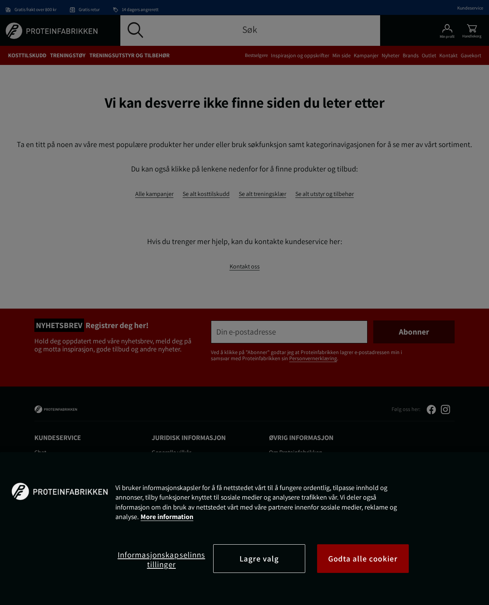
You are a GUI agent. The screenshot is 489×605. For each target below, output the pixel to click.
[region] (244, 528)
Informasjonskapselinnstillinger (161, 559)
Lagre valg (259, 558)
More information (167, 516)
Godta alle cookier (363, 558)
